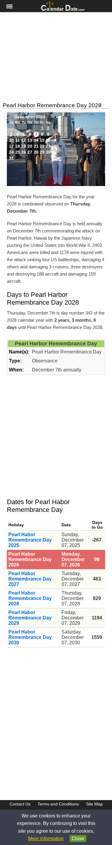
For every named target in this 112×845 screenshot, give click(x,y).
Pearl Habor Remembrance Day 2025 (30, 540)
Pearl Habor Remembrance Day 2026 (30, 559)
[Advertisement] (56, 57)
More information (46, 838)
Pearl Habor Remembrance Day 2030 (30, 637)
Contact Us (20, 804)
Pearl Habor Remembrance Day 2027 (30, 579)
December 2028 (29, 116)
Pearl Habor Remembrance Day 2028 (30, 598)
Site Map (94, 804)
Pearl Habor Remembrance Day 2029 (30, 618)
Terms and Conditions (58, 804)
